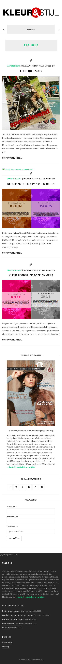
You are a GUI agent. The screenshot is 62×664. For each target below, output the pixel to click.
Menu (32, 29)
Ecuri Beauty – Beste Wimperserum (17, 615)
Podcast (5, 627)
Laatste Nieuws (13, 66)
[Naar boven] (55, 655)
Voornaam (12, 506)
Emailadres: (12, 526)
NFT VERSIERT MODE (12, 623)
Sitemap (5, 646)
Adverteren (7, 642)
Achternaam (12, 516)
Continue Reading (11, 158)
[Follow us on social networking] (3, 29)
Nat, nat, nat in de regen (12, 619)
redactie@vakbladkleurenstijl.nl (21, 467)
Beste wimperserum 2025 (13, 611)
